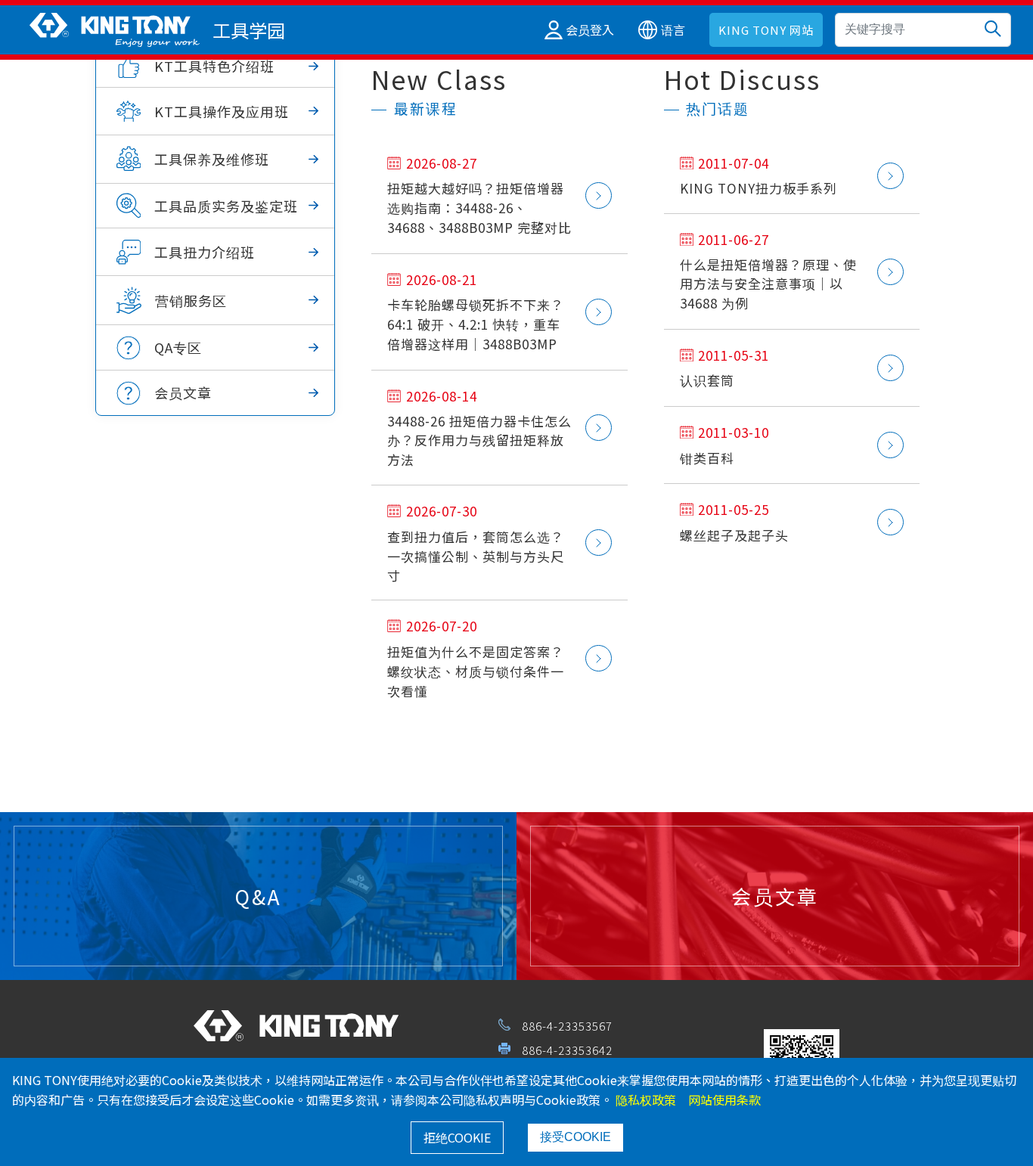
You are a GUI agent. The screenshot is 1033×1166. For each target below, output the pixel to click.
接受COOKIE (575, 1136)
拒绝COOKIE (457, 1137)
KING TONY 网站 (766, 30)
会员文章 (183, 392)
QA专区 (178, 347)
